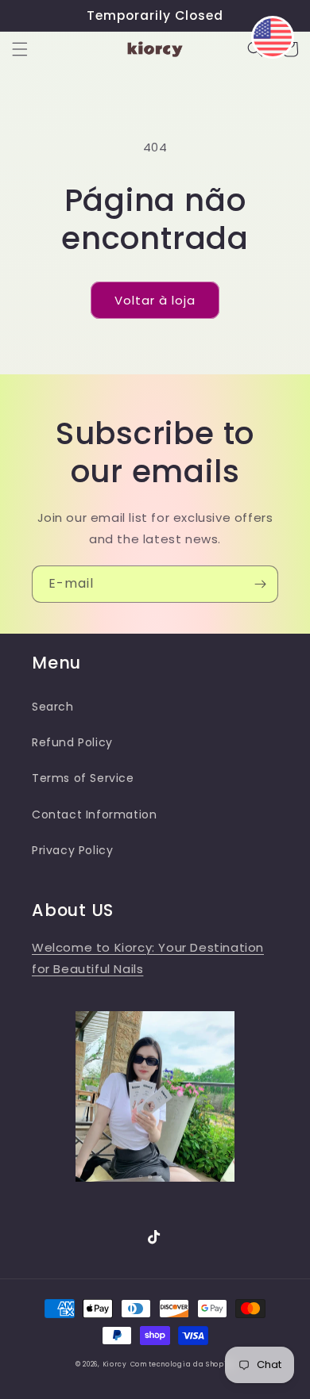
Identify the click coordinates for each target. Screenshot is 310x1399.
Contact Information (94, 814)
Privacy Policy (72, 850)
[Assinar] (259, 584)
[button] (19, 49)
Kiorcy (115, 1364)
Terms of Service (83, 778)
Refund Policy (72, 742)
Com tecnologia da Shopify (182, 1364)
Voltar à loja (155, 300)
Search (53, 707)
